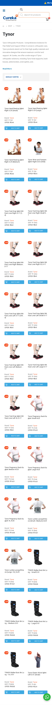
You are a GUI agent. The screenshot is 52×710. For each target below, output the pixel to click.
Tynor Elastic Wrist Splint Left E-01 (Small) (37, 674)
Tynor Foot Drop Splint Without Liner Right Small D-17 (37, 213)
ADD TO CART (15, 128)
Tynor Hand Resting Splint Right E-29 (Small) (14, 110)
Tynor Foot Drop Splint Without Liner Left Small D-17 (37, 314)
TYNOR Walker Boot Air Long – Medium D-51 (14, 622)
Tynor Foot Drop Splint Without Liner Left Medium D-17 (14, 367)
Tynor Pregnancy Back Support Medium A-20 (14, 468)
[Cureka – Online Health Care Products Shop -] (11, 17)
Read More (7, 69)
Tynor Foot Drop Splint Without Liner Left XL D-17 (14, 417)
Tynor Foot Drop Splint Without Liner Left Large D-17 (37, 366)
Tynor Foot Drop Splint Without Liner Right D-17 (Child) (14, 213)
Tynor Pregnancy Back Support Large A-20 (37, 469)
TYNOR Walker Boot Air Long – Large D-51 (37, 622)
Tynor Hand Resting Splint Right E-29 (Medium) (14, 161)
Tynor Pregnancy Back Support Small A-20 (37, 417)
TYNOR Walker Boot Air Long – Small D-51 (37, 571)
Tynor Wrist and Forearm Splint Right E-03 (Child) (37, 161)
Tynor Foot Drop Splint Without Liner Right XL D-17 (37, 263)
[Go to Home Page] (4, 26)
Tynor (12, 118)
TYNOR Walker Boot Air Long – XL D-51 (14, 674)
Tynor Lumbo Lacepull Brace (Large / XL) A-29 (14, 571)
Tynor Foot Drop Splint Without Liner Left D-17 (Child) (14, 316)
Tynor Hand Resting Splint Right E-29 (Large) (37, 109)
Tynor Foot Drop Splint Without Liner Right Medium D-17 (14, 264)
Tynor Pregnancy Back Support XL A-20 (14, 520)
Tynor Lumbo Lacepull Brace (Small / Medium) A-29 (37, 520)
